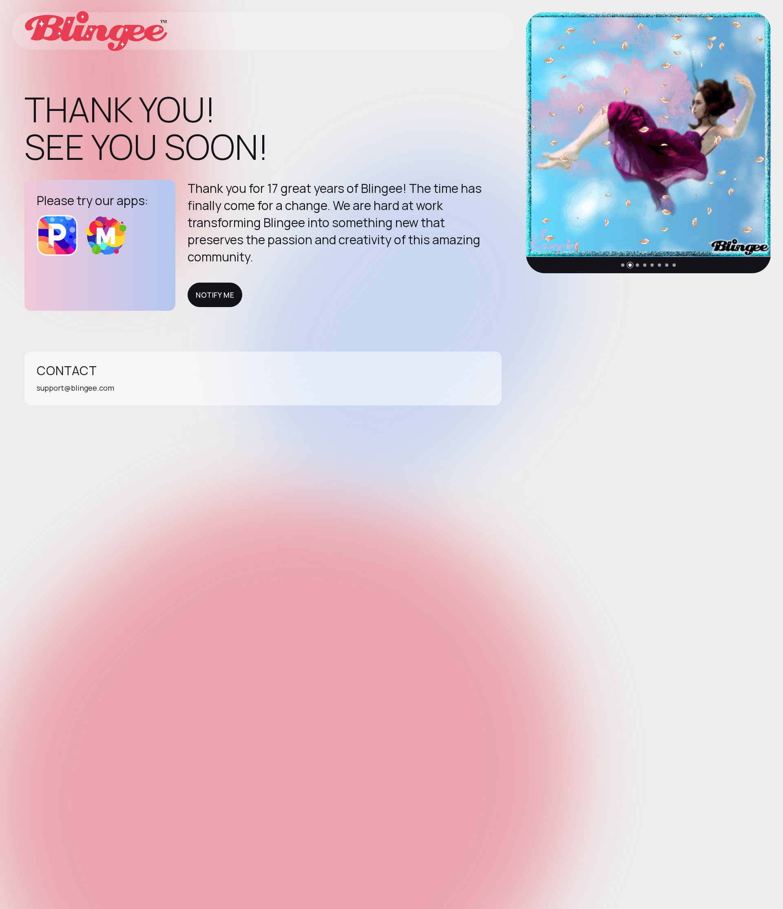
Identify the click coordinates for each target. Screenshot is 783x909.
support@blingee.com (75, 388)
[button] (622, 265)
